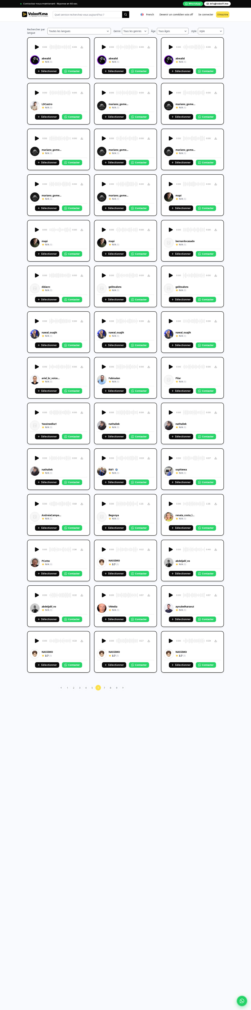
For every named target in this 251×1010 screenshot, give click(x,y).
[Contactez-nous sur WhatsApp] (242, 1001)
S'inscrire (222, 14)
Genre (117, 31)
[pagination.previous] (61, 687)
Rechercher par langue (36, 31)
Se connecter (205, 14)
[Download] (81, 47)
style (194, 31)
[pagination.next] (123, 687)
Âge (153, 31)
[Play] (36, 47)
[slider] (59, 47)
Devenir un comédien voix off (176, 14)
